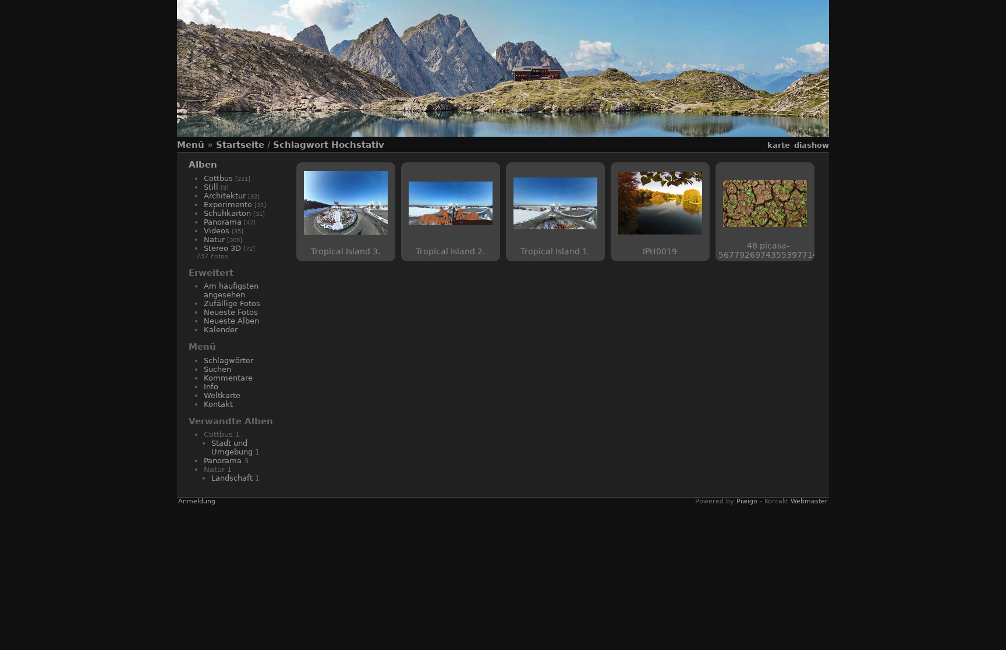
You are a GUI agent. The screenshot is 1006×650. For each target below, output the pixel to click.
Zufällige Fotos (232, 303)
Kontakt (218, 404)
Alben (203, 164)
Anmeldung (196, 501)
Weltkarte (222, 395)
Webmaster (809, 501)
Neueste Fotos (231, 312)
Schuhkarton (227, 213)
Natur (214, 239)
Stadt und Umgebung (232, 447)
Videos (216, 230)
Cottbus (218, 178)
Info (211, 386)
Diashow (811, 145)
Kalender (221, 329)
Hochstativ (357, 145)
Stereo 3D (222, 248)
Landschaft (232, 478)
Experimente (228, 204)
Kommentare (228, 378)
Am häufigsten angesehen (231, 290)
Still (211, 187)
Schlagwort (300, 145)
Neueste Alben (231, 321)
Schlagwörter (228, 360)
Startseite (240, 145)
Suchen (217, 369)
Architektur (225, 195)
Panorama (223, 222)
